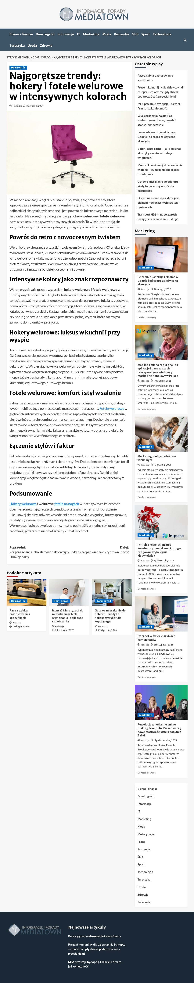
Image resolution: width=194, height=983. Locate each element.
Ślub (135, 34)
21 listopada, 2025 (163, 644)
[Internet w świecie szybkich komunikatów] (161, 614)
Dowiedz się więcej (147, 317)
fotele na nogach (66, 504)
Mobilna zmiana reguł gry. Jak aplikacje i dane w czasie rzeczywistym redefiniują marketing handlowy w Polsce (158, 370)
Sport (145, 34)
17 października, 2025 (165, 740)
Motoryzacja (146, 834)
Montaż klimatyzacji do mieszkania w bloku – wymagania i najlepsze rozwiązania (67, 616)
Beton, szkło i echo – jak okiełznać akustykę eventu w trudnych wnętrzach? (159, 153)
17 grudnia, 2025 (162, 380)
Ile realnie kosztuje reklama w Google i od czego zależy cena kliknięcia (157, 136)
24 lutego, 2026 (162, 289)
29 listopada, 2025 (164, 560)
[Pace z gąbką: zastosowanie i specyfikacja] (26, 592)
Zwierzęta (144, 902)
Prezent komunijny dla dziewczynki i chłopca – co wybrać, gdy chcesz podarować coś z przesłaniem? (161, 92)
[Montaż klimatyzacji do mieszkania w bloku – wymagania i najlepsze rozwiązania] (69, 592)
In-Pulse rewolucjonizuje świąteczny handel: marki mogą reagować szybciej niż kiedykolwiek (159, 550)
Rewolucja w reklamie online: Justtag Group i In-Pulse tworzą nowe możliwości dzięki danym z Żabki (159, 730)
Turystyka (17, 45)
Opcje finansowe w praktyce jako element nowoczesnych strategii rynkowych (159, 202)
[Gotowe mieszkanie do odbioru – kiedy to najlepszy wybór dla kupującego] (112, 592)
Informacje (65, 34)
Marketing (91, 34)
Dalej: (100, 549)
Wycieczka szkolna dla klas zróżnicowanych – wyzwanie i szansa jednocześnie (157, 120)
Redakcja (17, 105)
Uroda (32, 45)
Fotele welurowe (111, 408)
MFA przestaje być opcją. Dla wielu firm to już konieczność (159, 106)
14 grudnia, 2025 (162, 464)
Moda (106, 34)
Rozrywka (121, 34)
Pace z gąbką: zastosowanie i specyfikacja (19, 614)
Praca (141, 841)
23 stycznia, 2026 (64, 630)
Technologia (162, 34)
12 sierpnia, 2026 (22, 626)
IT (78, 34)
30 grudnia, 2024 (34, 105)
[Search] (185, 40)
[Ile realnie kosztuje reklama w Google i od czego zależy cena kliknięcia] (161, 254)
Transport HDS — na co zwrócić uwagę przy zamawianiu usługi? (158, 217)
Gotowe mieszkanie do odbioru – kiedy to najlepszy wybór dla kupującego (110, 616)
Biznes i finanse (21, 34)
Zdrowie (46, 45)
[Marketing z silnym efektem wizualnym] (161, 434)
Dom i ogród (45, 34)
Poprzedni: (39, 552)
